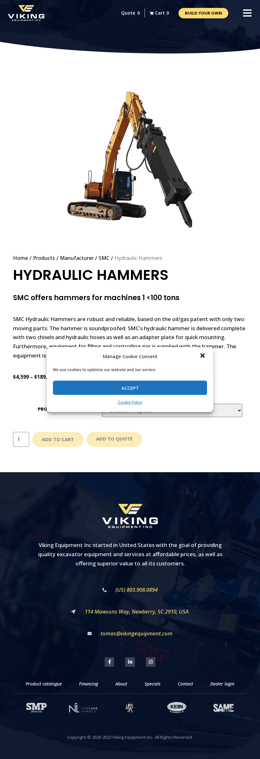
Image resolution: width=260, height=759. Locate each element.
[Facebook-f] (109, 662)
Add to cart (58, 439)
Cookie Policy (130, 402)
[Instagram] (150, 662)
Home (20, 257)
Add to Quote (114, 438)
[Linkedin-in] (130, 662)
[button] (203, 356)
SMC (104, 257)
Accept (130, 388)
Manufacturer (77, 257)
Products (44, 257)
